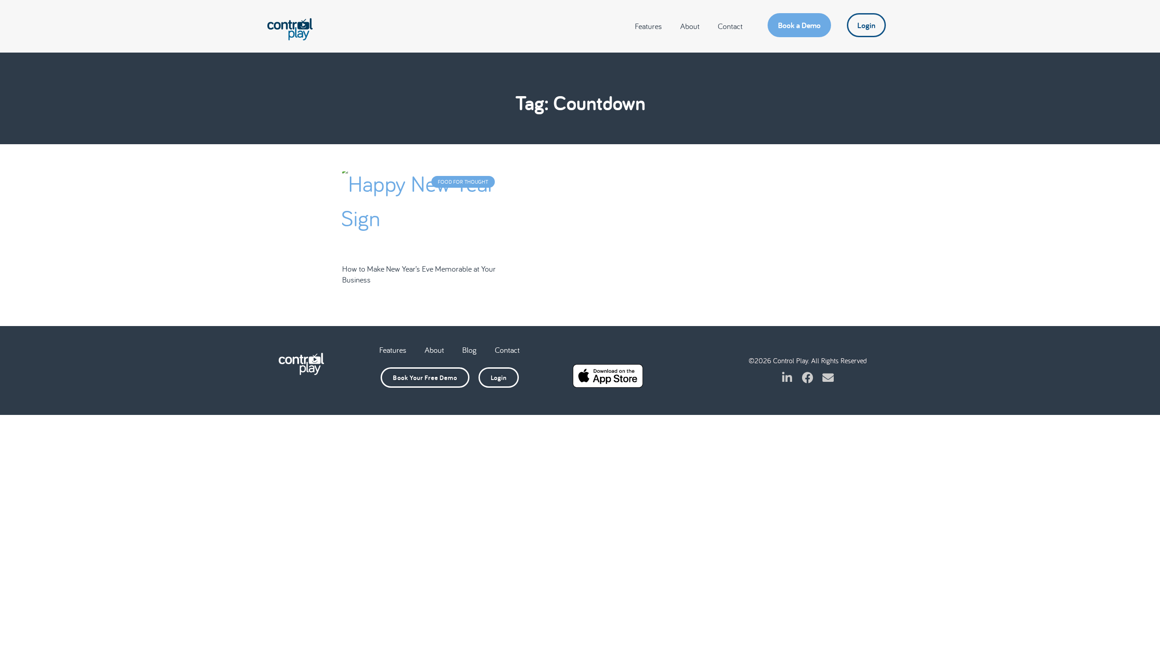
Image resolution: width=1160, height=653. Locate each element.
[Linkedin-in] (787, 377)
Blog (469, 350)
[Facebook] (808, 377)
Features (648, 26)
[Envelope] (828, 377)
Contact (730, 26)
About (690, 26)
